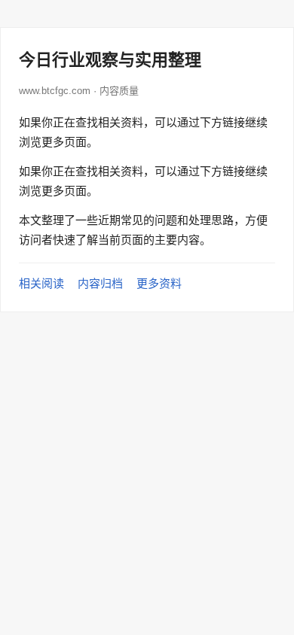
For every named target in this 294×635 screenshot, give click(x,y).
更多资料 (159, 283)
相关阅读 (41, 283)
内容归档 (100, 283)
